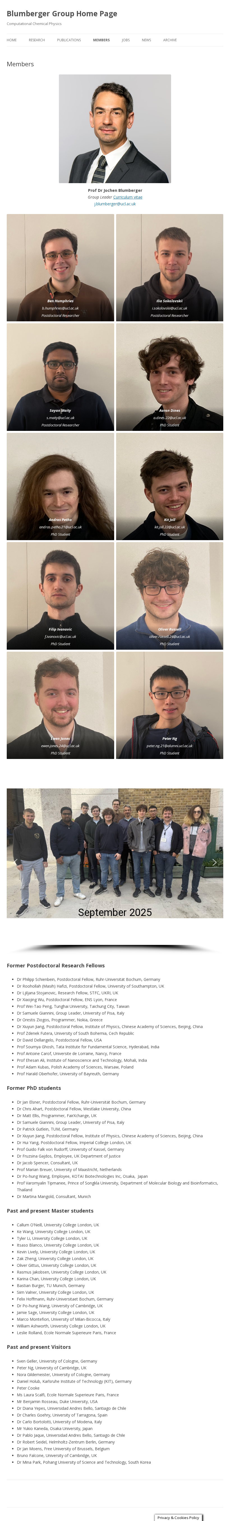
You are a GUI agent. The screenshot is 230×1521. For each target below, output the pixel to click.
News (146, 40)
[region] (115, 866)
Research (37, 40)
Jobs (126, 40)
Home (12, 40)
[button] (15, 862)
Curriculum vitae (127, 197)
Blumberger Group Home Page (62, 13)
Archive (170, 40)
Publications (69, 40)
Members (101, 40)
